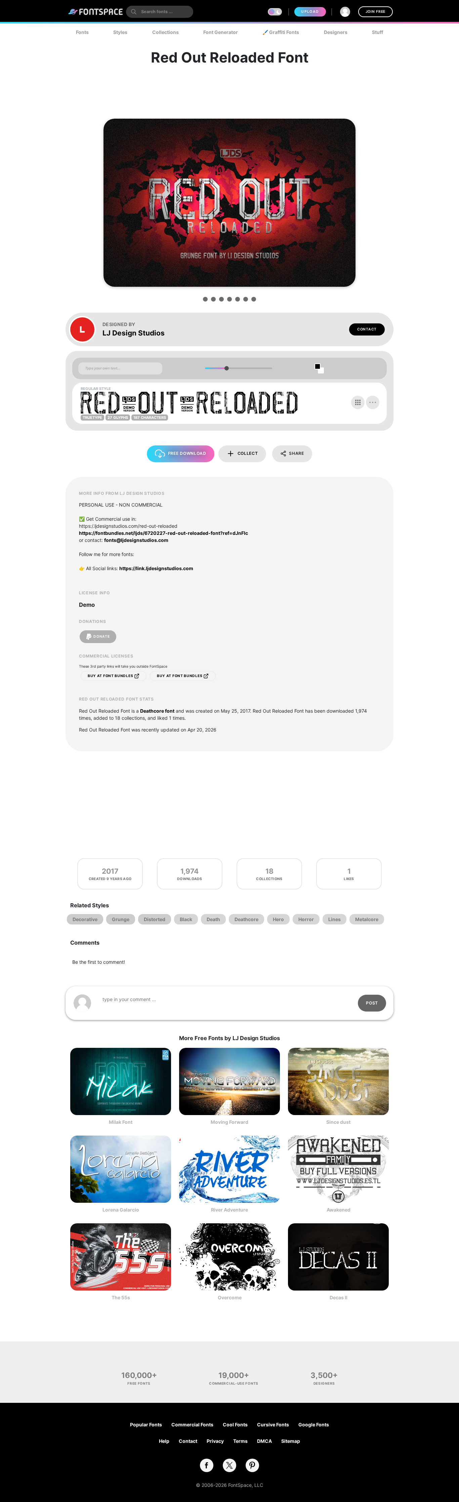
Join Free (375, 11)
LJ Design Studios (133, 333)
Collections (165, 32)
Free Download (187, 453)
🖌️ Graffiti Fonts (280, 32)
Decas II (338, 1297)
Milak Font (120, 1122)
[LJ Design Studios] (85, 329)
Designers (335, 32)
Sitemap (290, 1441)
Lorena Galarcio (120, 1210)
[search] (159, 12)
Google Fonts (313, 1424)
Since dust (338, 1122)
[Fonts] (96, 12)
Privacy (215, 1441)
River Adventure (229, 1210)
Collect (248, 453)
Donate (101, 636)
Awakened (338, 1210)
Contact (367, 329)
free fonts (139, 1383)
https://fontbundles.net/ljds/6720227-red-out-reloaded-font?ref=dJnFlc (163, 533)
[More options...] (372, 402)
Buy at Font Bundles (111, 676)
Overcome (230, 1297)
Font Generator (220, 32)
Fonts (82, 32)
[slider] (226, 368)
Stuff (377, 32)
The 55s (121, 1297)
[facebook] (206, 1465)
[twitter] (229, 1465)
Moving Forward (229, 1122)
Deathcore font (157, 711)
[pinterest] (252, 1465)
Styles (120, 32)
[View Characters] (358, 402)
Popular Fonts (146, 1424)
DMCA (264, 1441)
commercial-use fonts (233, 1383)
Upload (310, 11)
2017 (110, 871)
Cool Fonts (235, 1424)
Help (164, 1441)
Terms (240, 1441)
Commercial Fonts (192, 1424)
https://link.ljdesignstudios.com (156, 568)
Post (372, 1002)
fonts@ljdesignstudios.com (136, 540)
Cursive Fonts (273, 1424)
